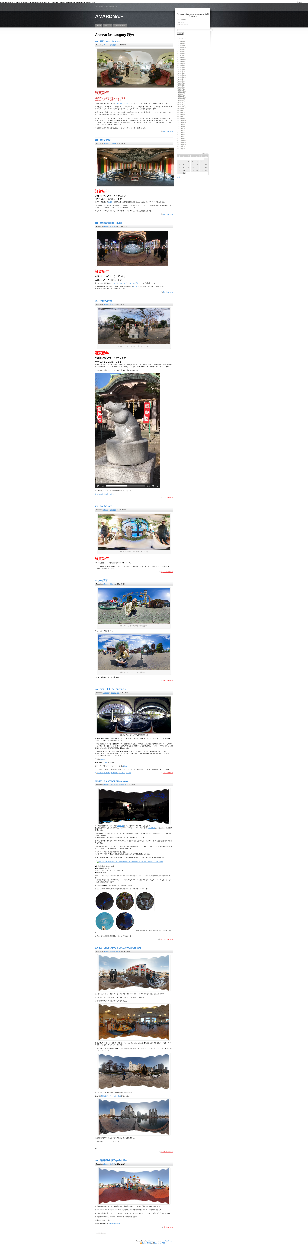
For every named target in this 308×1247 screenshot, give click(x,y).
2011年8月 (181, 100)
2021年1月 (181, 55)
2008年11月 (182, 143)
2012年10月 (182, 92)
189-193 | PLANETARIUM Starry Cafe (111, 781)
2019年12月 (182, 60)
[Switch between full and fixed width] (301, 2)
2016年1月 (181, 70)
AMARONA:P (109, 16)
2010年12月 (182, 108)
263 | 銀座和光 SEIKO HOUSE (108, 223)
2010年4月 (181, 114)
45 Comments (168, 1227)
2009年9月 (181, 124)
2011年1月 (181, 106)
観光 (114, 45)
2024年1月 (181, 45)
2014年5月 (181, 84)
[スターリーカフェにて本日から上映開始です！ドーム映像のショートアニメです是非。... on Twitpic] (130, 862)
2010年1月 (181, 118)
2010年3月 (181, 116)
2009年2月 (181, 136)
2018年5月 (181, 64)
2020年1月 (181, 57)
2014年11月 (182, 78)
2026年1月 (181, 41)
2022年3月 (181, 51)
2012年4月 (181, 94)
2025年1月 (181, 43)
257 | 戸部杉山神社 (103, 301)
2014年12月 (182, 76)
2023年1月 (181, 49)
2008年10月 (182, 145)
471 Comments (168, 498)
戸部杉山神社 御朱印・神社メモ (105, 494)
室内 (111, 45)
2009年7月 (181, 126)
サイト (135, 286)
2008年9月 (181, 147)
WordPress (168, 1241)
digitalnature (151, 1241)
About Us (181, 22)
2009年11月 (182, 122)
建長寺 (110, 202)
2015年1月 (181, 74)
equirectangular (108, 773)
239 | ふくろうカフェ (104, 506)
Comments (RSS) (159, 1243)
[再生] (98, 486)
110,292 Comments (166, 939)
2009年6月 (181, 128)
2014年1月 (181, 86)
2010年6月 (181, 112)
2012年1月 (181, 96)
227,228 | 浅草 (101, 580)
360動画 (100, 773)
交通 (112, 693)
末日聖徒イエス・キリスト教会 (111, 1096)
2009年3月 (181, 134)
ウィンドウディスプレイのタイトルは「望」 (125, 283)
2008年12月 (182, 141)
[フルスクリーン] (157, 486)
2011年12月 (182, 98)
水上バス (128, 773)
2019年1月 (181, 62)
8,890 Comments (167, 1152)
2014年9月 (181, 80)
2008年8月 (181, 149)
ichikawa (106, 693)
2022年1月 (181, 53)
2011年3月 (181, 104)
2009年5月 (181, 130)
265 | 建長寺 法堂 (102, 140)
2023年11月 (182, 47)
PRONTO (151, 828)
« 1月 (179, 177)
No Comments (168, 131)
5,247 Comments (167, 572)
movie (116, 773)
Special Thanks (183, 24)
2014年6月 (181, 82)
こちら (102, 759)
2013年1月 (181, 90)
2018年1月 (181, 66)
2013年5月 (181, 88)
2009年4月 (181, 132)
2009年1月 (181, 138)
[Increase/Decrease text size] (298, 2)
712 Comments (168, 773)
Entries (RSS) (146, 1243)
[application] (127, 430)
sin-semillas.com (114, 1223)
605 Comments (168, 681)
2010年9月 (181, 110)
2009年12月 (182, 120)
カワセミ (122, 773)
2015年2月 (181, 72)
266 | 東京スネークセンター (107, 41)
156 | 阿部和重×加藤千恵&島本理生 (111, 1160)
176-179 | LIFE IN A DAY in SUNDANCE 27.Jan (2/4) (118, 948)
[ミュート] (153, 486)
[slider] (125, 486)
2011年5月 (181, 102)
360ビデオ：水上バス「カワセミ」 (111, 689)
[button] (127, 430)
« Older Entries (101, 1233)
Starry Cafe (120, 826)
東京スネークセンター (124, 103)
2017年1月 (181, 68)
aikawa (105, 45)
